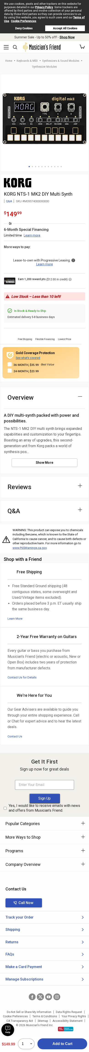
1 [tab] (29, 166)
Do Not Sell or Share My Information (29, 1012)
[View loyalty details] (70, 280)
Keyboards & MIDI (27, 60)
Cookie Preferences (23, 21)
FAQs (9, 954)
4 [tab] (39, 166)
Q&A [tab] (14, 511)
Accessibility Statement (67, 1020)
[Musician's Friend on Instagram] (57, 997)
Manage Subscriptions (24, 979)
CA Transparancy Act (19, 1020)
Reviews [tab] (19, 487)
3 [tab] (35, 166)
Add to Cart (62, 1044)
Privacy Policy (44, 7)
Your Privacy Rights (74, 1016)
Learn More (15, 618)
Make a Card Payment (23, 967)
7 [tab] (48, 166)
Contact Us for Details (22, 677)
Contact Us (15, 736)
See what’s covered (28, 358)
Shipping (12, 929)
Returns (11, 942)
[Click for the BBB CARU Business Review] (65, 1029)
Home (8, 60)
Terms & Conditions (44, 1016)
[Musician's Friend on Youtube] (48, 997)
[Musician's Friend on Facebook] (32, 997)
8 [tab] (51, 166)
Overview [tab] (21, 397)
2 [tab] (32, 166)
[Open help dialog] (7, 1029)
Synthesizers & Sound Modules (60, 60)
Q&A (9, 201)
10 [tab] (58, 166)
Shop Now (67, 37)
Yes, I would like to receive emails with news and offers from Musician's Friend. (44, 808)
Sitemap (43, 1020)
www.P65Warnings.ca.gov (30, 547)
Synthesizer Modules (44, 66)
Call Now (25, 903)
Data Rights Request (69, 1012)
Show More (44, 462)
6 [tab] (45, 166)
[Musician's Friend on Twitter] (40, 997)
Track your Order (19, 917)
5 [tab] (42, 166)
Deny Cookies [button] (24, 28)
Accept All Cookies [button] (65, 28)
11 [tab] (61, 166)
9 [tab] (54, 166)
